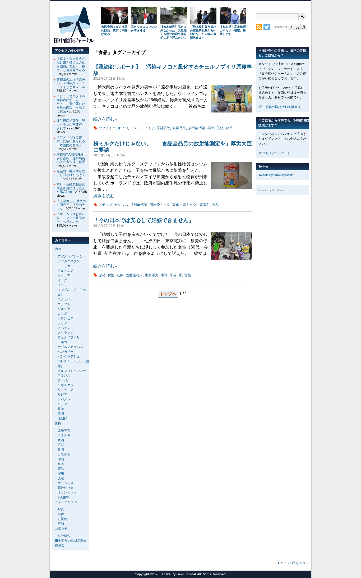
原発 (102, 275)
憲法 (61, 469)
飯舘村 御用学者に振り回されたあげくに (71, 175)
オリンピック (67, 492)
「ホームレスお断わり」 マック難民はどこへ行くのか (71, 218)
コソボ (62, 313)
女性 (111, 275)
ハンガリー (65, 352)
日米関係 (64, 454)
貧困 (61, 449)
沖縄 (61, 459)
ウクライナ (107, 128)
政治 (61, 440)
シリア (62, 323)
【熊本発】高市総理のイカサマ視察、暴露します (233, 30)
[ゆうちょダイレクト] (273, 153)
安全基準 (179, 128)
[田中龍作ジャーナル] (74, 42)
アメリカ (64, 266)
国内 (58, 423)
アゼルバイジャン (70, 256)
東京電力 (152, 275)
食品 (228, 128)
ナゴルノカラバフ (70, 347)
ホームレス (65, 483)
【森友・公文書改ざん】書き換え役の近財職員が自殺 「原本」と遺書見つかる (71, 64)
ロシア (62, 404)
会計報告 (64, 536)
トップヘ (168, 294)
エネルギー (65, 435)
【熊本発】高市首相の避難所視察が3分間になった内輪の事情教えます (203, 32)
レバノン (64, 399)
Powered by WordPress (271, 190)
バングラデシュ (69, 356)
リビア (62, 394)
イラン (62, 285)
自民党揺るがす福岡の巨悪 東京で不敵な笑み (114, 30)
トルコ (62, 342)
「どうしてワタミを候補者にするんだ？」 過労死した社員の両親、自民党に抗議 (71, 104)
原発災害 (64, 430)
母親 (173, 275)
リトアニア (65, 390)
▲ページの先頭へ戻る (293, 563)
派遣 (61, 478)
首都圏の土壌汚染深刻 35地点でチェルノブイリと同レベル (71, 83)
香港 (61, 409)
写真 (61, 509)
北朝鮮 (62, 418)
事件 (61, 514)
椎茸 (210, 128)
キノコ (123, 128)
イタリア (64, 275)
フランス (64, 375)
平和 (61, 524)
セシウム (121, 205)
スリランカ (65, 333)
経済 (61, 464)
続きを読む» (105, 119)
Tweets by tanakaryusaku (276, 175)
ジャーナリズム (66, 502)
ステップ (105, 205)
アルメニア (65, 271)
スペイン (64, 328)
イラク (62, 280)
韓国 (61, 414)
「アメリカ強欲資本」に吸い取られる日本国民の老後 (71, 141)
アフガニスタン (69, 261)
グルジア (64, 309)
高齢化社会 (65, 488)
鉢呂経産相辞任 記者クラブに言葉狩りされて (71, 124)
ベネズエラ (65, 385)
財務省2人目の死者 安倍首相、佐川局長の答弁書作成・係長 (72, 158)
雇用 (61, 473)
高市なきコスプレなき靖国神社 (144, 28)
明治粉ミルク (160, 205)
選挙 (61, 445)
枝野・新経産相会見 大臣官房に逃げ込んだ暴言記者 (72, 188)
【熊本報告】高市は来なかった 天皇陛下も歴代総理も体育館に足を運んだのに (173, 32)
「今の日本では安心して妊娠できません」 (143, 220)
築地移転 (64, 497)
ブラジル (64, 380)
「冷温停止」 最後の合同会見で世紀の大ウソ (71, 205)
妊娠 (120, 275)
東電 (164, 275)
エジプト (64, 304)
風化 (219, 128)
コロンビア (65, 318)
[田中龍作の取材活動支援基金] (279, 107)
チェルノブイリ (142, 128)
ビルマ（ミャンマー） (73, 371)
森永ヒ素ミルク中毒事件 (191, 205)
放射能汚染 (196, 128)
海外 (58, 249)
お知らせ (61, 528)
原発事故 (163, 128)
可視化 (62, 519)
